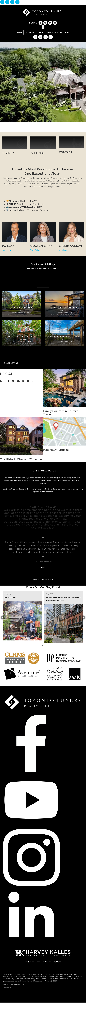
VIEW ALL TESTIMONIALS (43, 583)
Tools (40, 32)
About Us (52, 32)
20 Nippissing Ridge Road (64, 336)
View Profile (6, 250)
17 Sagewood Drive (21, 307)
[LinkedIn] (12, 2)
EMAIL (33, 23)
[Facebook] (2, 2)
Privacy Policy (7, 987)
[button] (2, 619)
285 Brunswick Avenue (21, 336)
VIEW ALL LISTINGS (10, 363)
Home (19, 32)
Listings (29, 32)
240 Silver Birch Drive (64, 307)
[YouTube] (17, 2)
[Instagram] (7, 2)
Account (64, 32)
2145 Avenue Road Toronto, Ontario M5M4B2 (43, 962)
